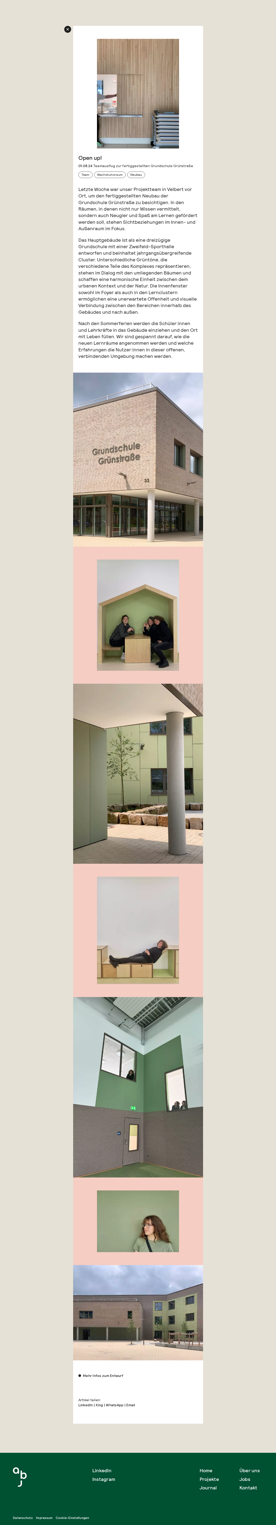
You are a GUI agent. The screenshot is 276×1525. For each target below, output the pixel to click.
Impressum (44, 1518)
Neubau (136, 175)
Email (130, 1405)
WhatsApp (114, 1405)
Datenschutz (23, 1518)
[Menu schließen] (67, 29)
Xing (99, 1405)
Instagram (103, 1479)
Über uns (249, 1470)
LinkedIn (85, 1405)
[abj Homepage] (20, 1477)
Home (206, 1470)
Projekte (209, 1479)
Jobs (244, 1479)
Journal (208, 1488)
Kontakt (248, 1488)
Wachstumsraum (110, 175)
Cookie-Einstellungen (72, 1518)
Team (85, 175)
